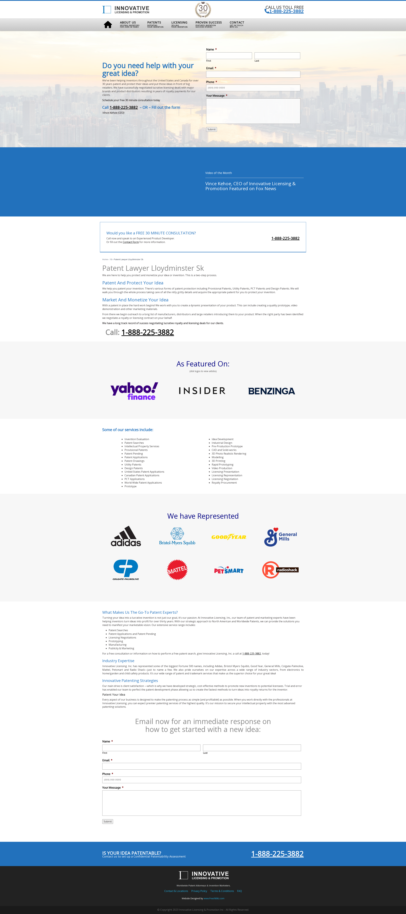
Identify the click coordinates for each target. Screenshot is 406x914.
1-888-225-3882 (286, 11)
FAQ (239, 891)
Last (257, 60)
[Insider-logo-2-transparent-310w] (203, 391)
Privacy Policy (199, 891)
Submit (211, 129)
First (208, 60)
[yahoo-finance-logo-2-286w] (134, 391)
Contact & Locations (176, 891)
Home (105, 259)
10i (111, 259)
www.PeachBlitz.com (214, 898)
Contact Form (131, 242)
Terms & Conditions (222, 891)
